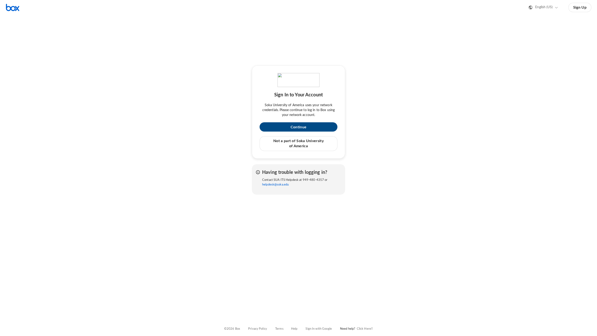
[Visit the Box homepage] (13, 7)
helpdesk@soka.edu (275, 184)
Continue (298, 127)
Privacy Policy (257, 328)
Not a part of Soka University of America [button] (298, 143)
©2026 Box (232, 328)
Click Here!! (365, 328)
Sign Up (580, 7)
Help (294, 328)
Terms (279, 328)
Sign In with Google (318, 328)
